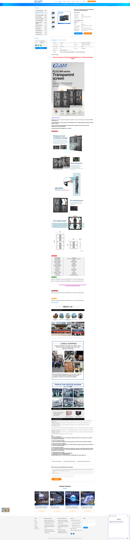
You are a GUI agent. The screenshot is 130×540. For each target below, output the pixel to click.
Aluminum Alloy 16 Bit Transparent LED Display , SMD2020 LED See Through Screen (57, 508)
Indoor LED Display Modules (41, 23)
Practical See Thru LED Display (56, 461)
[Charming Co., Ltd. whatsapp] (38, 45)
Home (35, 520)
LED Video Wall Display (41, 10)
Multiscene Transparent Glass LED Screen (84, 461)
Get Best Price (78, 33)
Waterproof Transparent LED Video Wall (69, 461)
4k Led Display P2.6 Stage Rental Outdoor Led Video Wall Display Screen (49, 531)
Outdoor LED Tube (41, 34)
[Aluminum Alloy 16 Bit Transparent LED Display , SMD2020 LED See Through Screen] (57, 498)
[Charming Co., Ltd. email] (36, 45)
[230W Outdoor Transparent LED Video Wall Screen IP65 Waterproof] (72, 498)
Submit (56, 479)
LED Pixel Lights (41, 28)
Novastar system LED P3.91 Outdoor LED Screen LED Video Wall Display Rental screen (49, 522)
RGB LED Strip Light (41, 25)
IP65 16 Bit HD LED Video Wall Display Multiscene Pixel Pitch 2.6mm (49, 526)
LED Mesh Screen (41, 32)
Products (36, 521)
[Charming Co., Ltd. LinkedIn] (73, 534)
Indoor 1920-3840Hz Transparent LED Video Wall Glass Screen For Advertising (41, 508)
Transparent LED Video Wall (41, 13)
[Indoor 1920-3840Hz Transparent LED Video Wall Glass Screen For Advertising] (42, 498)
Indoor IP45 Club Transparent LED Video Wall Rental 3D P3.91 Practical (63, 526)
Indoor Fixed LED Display (41, 18)
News (35, 524)
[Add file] (110, 538)
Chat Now (91, 1)
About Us (36, 523)
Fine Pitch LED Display (41, 20)
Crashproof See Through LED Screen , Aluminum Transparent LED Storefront (63, 522)
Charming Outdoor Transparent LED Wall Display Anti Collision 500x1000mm (87, 508)
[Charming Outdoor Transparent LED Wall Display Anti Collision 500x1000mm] (88, 498)
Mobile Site (36, 527)
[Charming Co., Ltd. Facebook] (71, 534)
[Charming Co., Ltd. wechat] (41, 45)
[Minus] (127, 516)
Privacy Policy (37, 528)
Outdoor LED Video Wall (41, 15)
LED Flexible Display (41, 30)
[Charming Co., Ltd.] (38, 1)
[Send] (127, 538)
